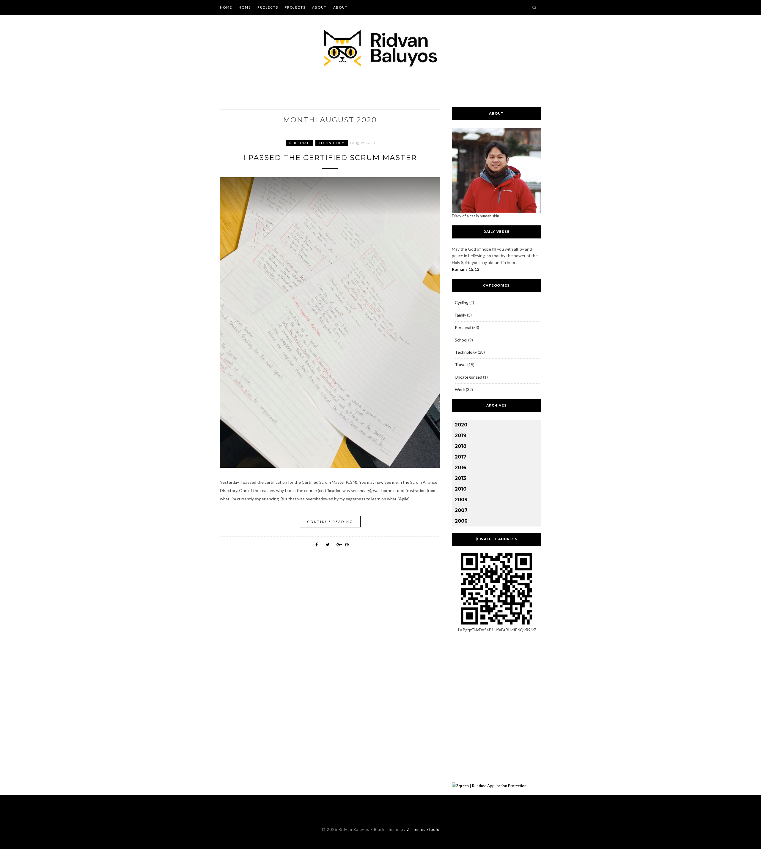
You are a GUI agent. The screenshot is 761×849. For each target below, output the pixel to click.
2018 (460, 446)
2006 (461, 521)
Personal (299, 143)
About (319, 7)
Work (460, 389)
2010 (460, 489)
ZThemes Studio (423, 829)
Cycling (461, 302)
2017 (460, 457)
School (461, 339)
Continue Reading (330, 522)
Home (226, 7)
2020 (461, 425)
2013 (460, 478)
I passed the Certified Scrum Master (330, 157)
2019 (460, 435)
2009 (461, 499)
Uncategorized (468, 377)
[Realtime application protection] (489, 785)
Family (460, 314)
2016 (460, 467)
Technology (332, 143)
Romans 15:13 (465, 269)
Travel (460, 364)
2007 (461, 510)
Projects (267, 7)
